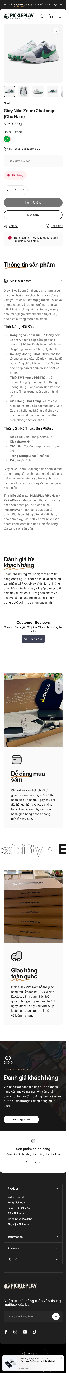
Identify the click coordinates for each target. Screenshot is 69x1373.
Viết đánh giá (33, 638)
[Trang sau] (61, 4)
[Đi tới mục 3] (38, 91)
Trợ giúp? (57, 225)
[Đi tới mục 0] (9, 91)
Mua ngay (33, 214)
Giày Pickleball (16, 1213)
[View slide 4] (40, 1162)
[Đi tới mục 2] (23, 91)
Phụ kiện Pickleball (19, 1224)
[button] (59, 686)
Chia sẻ (13, 225)
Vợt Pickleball (16, 1197)
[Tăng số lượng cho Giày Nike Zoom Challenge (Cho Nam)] (23, 190)
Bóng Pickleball (17, 1202)
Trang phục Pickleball (20, 1218)
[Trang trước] (5, 4)
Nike (7, 103)
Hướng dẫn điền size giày (24, 148)
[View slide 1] (26, 1162)
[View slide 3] (35, 1162)
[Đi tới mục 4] (52, 91)
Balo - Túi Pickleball (19, 1208)
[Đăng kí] (56, 1316)
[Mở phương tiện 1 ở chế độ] (56, 30)
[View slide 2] (31, 1162)
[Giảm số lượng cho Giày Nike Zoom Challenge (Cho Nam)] (8, 190)
